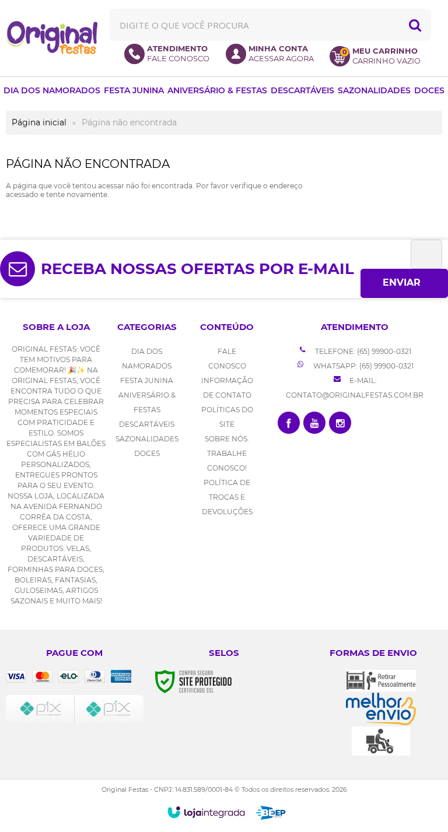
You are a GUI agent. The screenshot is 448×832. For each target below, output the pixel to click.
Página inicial (39, 122)
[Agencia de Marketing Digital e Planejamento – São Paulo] (271, 813)
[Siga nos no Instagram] (340, 422)
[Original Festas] (51, 37)
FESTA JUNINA (146, 380)
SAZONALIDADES (147, 438)
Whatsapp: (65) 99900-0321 (363, 365)
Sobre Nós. (227, 438)
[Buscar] (415, 25)
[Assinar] (404, 283)
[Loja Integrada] (206, 812)
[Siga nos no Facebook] (288, 422)
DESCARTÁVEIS (146, 424)
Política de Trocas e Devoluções (227, 497)
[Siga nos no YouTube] (314, 422)
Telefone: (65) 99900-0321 (362, 351)
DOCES (147, 453)
